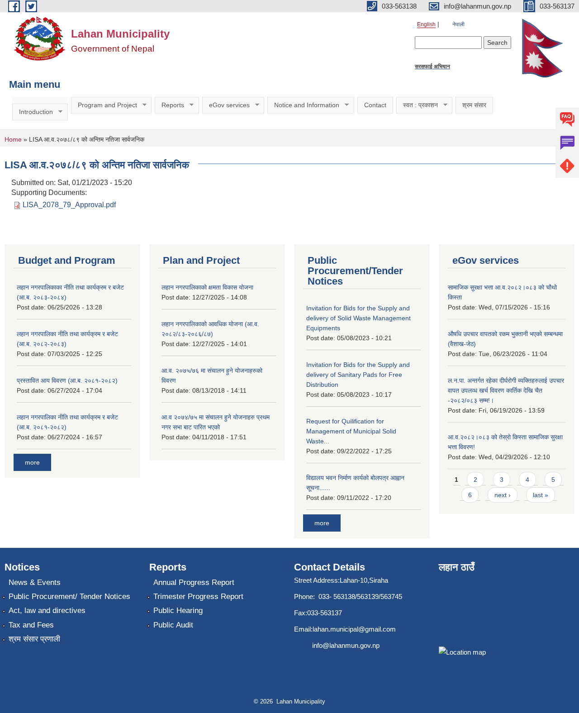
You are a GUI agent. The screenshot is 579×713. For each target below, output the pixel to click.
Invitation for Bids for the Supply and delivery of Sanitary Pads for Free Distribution (358, 374)
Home (13, 139)
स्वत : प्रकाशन (417, 105)
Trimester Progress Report (198, 596)
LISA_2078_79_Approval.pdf (69, 205)
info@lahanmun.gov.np (346, 645)
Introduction (32, 112)
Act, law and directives (47, 610)
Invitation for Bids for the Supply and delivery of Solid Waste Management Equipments (358, 318)
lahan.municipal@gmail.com (354, 629)
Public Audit (173, 625)
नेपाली (458, 24)
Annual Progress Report (193, 582)
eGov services (226, 105)
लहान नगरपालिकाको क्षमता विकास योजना (207, 287)
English (426, 24)
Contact (375, 105)
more (32, 462)
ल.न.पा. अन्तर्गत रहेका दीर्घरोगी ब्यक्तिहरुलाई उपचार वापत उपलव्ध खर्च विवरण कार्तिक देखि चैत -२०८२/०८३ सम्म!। (506, 390)
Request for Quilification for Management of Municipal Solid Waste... (351, 431)
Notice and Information (303, 105)
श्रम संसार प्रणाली (34, 639)
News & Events (35, 582)
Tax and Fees (31, 625)
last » (540, 495)
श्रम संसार (474, 105)
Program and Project (104, 105)
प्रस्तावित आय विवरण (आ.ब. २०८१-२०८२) (67, 380)
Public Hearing (178, 610)
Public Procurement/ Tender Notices (69, 596)
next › (502, 495)
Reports (169, 105)
